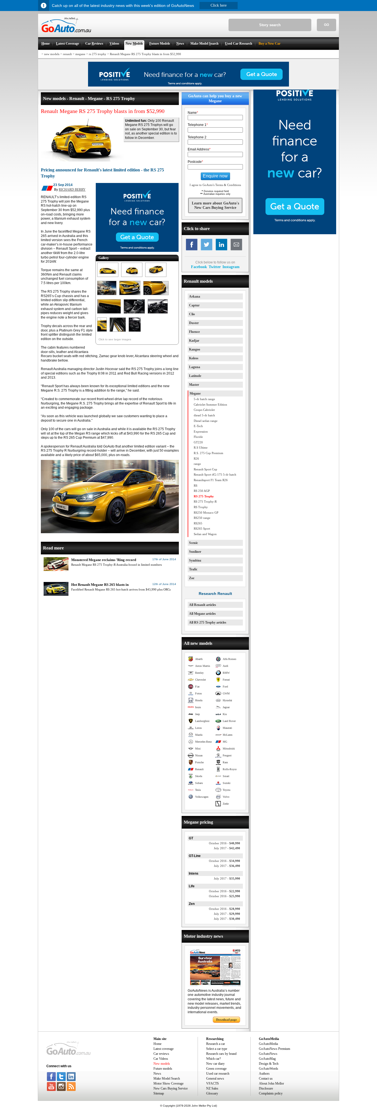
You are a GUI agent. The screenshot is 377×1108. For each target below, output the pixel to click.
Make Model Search (166, 1078)
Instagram (231, 267)
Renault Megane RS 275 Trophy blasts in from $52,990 (145, 54)
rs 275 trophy (97, 54)
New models (161, 1064)
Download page (226, 1019)
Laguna (194, 367)
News (157, 1073)
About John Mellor (271, 1083)
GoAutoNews (268, 1054)
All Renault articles (202, 605)
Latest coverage (163, 1049)
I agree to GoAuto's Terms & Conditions (215, 185)
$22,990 (224, 891)
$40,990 (224, 843)
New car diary (215, 1064)
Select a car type (216, 1049)
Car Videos (160, 1059)
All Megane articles (202, 614)
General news (215, 1078)
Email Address (199, 149)
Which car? (213, 1059)
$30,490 (227, 918)
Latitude (195, 376)
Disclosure (266, 1088)
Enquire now (215, 176)
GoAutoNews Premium (274, 1049)
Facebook (199, 267)
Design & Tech (268, 1064)
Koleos (193, 358)
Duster (194, 323)
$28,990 (224, 908)
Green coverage (216, 1069)
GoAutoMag (267, 1059)
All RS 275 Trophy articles (207, 622)
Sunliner (195, 552)
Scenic (193, 543)
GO (326, 25)
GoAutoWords (268, 1069)
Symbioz (195, 560)
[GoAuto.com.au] (64, 34)
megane (80, 54)
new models (51, 54)
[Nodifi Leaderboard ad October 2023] (188, 85)
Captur (194, 305)
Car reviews (161, 1054)
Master (194, 385)
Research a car (215, 1044)
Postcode (195, 162)
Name (193, 113)
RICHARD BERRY (72, 190)
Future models (162, 1069)
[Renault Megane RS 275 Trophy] (108, 277)
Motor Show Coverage (168, 1083)
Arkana (194, 296)
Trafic (193, 569)
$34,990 (224, 860)
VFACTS (212, 1083)
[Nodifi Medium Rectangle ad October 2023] (137, 250)
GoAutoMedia (268, 1044)
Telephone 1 (198, 125)
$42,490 (227, 848)
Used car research (217, 1073)
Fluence (194, 332)
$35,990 (227, 878)
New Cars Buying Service (170, 1088)
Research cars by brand (221, 1054)
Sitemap (158, 1093)
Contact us (266, 1078)
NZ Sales (212, 1088)
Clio (192, 314)
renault (67, 54)
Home (157, 1044)
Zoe (191, 578)
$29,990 (227, 913)
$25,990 (224, 896)
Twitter (215, 267)
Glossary (212, 1093)
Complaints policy (271, 1093)
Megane (195, 393)
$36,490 (227, 865)
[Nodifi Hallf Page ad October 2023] (294, 233)
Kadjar (194, 341)
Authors (264, 1073)
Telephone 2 (197, 137)
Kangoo (194, 349)
